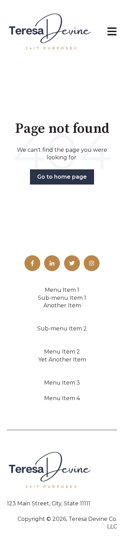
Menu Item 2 (62, 351)
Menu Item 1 (62, 290)
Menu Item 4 (62, 398)
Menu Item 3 (62, 382)
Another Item (62, 305)
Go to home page (62, 177)
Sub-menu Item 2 (62, 328)
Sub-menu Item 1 (62, 298)
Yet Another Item (62, 359)
